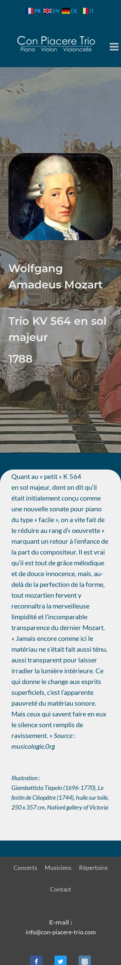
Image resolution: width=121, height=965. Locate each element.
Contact (60, 889)
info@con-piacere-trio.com (61, 932)
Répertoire (93, 867)
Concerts (25, 867)
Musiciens (58, 867)
